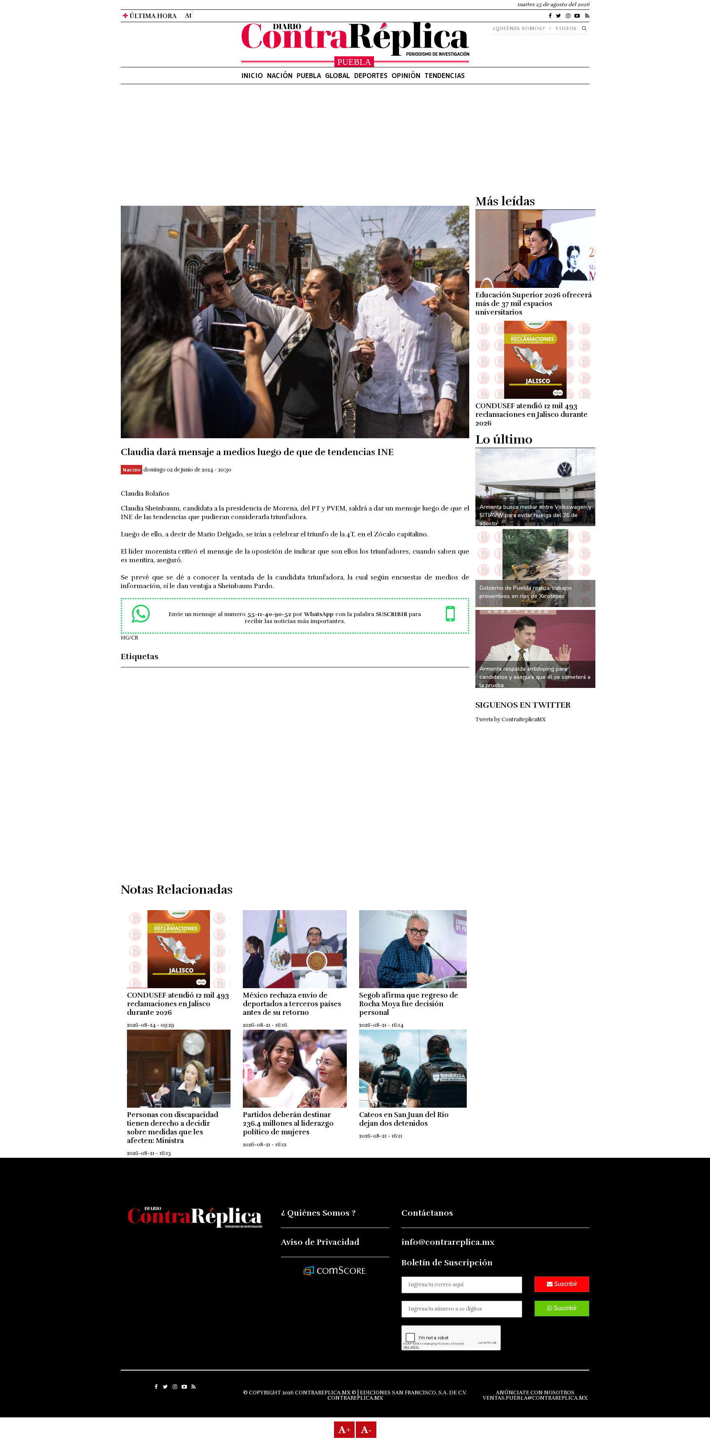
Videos (566, 28)
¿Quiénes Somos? (519, 28)
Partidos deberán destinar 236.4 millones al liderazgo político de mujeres (288, 1123)
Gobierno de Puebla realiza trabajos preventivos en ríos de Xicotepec (525, 592)
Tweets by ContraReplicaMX (510, 719)
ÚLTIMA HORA (152, 16)
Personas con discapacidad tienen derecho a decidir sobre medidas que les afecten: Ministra (172, 1128)
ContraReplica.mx (355, 1398)
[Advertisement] (295, 148)
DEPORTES (370, 75)
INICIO (252, 75)
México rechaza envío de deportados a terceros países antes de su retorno (292, 1004)
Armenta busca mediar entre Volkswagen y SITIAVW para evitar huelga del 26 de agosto (535, 515)
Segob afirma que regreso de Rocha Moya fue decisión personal (408, 1004)
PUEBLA (309, 75)
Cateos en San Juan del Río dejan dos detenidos (404, 1119)
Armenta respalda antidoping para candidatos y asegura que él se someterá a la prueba (534, 677)
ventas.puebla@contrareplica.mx (535, 1398)
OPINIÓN (406, 75)
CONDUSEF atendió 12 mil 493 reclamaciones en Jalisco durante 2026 (178, 1004)
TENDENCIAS (444, 75)
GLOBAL (337, 75)
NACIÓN (280, 75)
